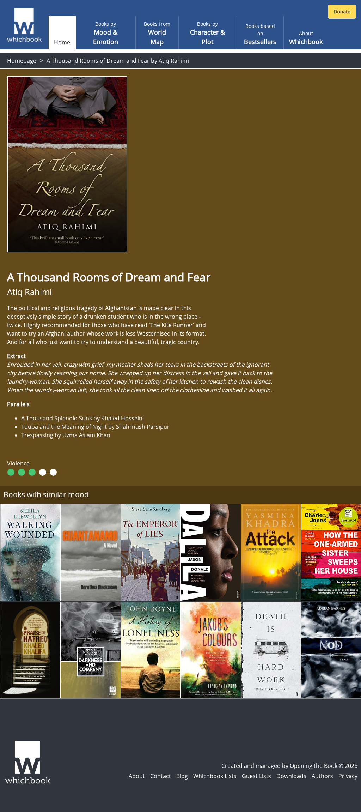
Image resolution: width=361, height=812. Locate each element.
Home (62, 42)
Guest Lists (256, 776)
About (137, 776)
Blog (182, 776)
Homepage (21, 61)
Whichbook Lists (215, 776)
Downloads (291, 776)
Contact (160, 776)
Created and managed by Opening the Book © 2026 (289, 766)
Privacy (347, 776)
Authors (322, 776)
